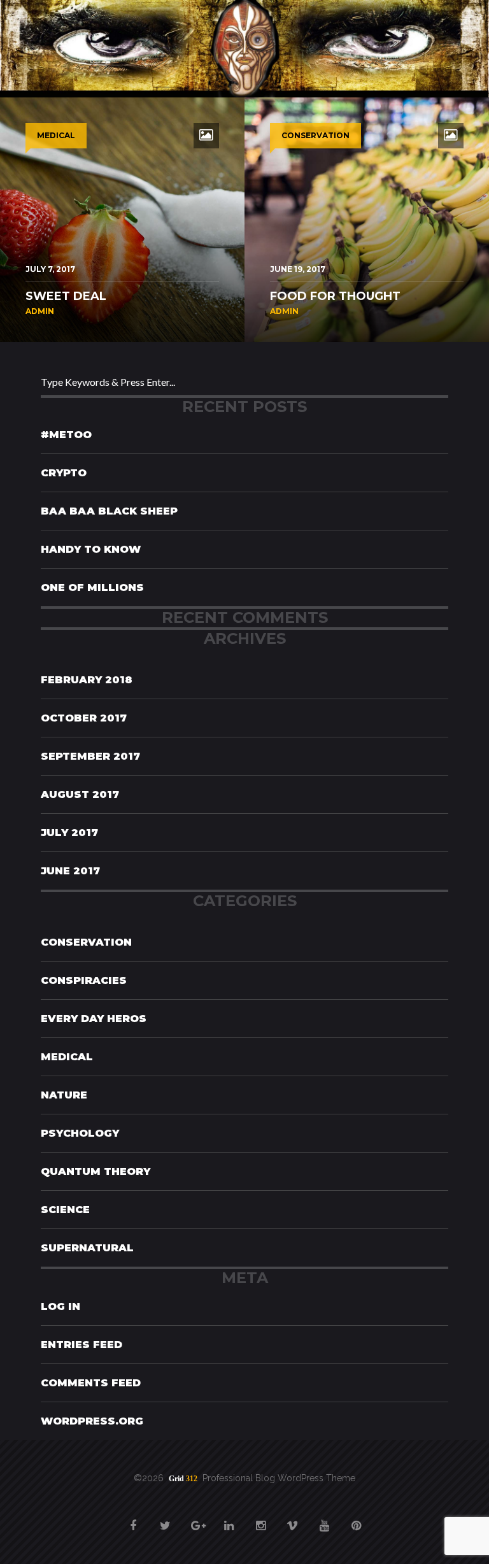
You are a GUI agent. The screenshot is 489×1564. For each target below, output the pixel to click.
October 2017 (84, 718)
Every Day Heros (93, 1019)
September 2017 (90, 756)
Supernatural (87, 1248)
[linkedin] (228, 1519)
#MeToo (66, 435)
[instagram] (260, 1519)
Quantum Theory (95, 1171)
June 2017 (70, 871)
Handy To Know (91, 549)
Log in (60, 1306)
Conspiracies (84, 980)
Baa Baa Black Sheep (109, 511)
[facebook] (133, 1519)
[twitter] (165, 1519)
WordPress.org (92, 1421)
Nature (64, 1095)
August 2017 (80, 794)
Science (65, 1210)
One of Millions (92, 587)
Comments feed (91, 1383)
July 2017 (69, 833)
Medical (67, 1057)
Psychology (80, 1133)
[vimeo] (292, 1519)
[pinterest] (356, 1519)
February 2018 (86, 680)
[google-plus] (196, 1519)
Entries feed (81, 1345)
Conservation (86, 942)
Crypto (64, 473)
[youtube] (324, 1519)
